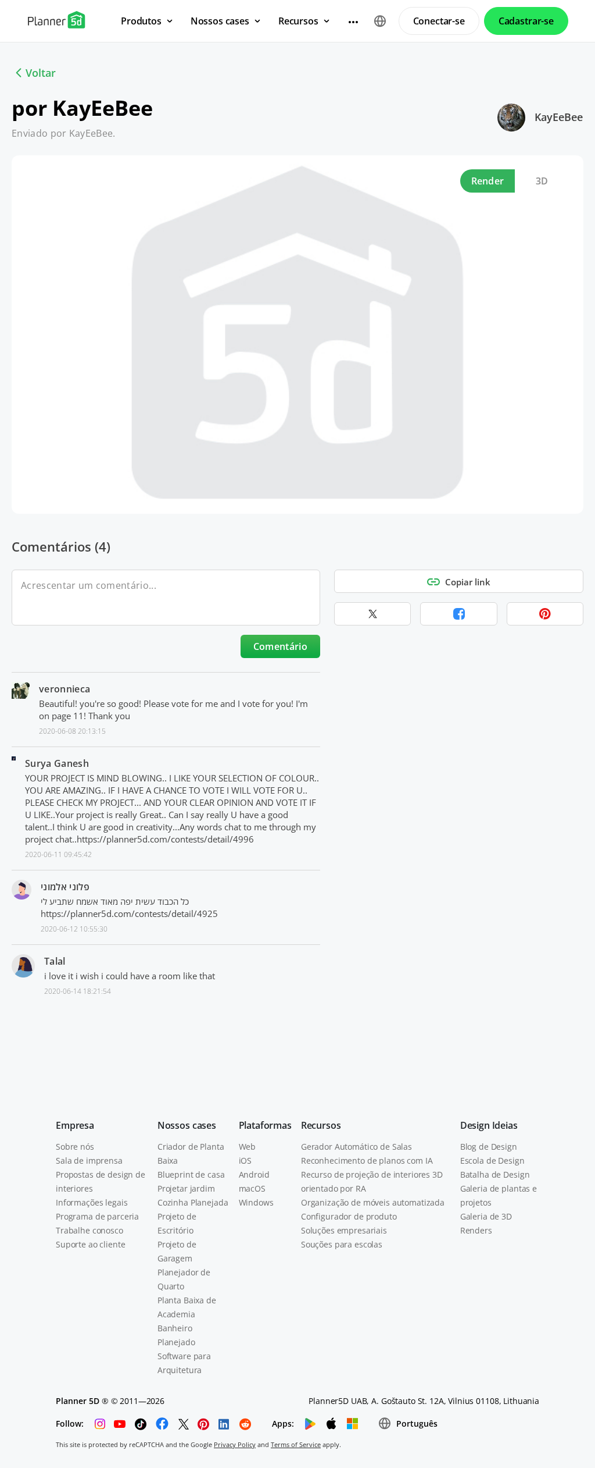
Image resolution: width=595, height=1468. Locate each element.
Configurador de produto (349, 1216)
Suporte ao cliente (90, 1244)
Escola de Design (492, 1160)
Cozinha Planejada (192, 1202)
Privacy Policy (235, 1444)
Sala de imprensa (89, 1160)
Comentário (280, 646)
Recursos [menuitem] (298, 21)
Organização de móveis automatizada (373, 1202)
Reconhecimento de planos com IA (367, 1160)
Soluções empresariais (344, 1230)
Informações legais (91, 1202)
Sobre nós (75, 1146)
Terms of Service (296, 1444)
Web (247, 1146)
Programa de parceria (97, 1216)
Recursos (321, 1125)
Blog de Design (488, 1146)
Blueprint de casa (191, 1174)
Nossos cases (186, 1125)
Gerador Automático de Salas (356, 1146)
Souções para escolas (341, 1244)
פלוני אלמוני (65, 886)
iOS (245, 1160)
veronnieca (64, 689)
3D (542, 181)
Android (254, 1174)
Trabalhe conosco (89, 1230)
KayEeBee (559, 117)
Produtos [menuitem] (141, 21)
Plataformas (265, 1125)
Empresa (75, 1125)
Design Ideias (489, 1125)
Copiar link (467, 582)
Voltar (41, 73)
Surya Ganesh (57, 763)
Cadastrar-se (526, 21)
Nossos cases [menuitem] (220, 21)
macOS (252, 1188)
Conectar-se (439, 21)
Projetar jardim (186, 1188)
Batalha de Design (495, 1174)
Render (487, 181)
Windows (256, 1202)
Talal (55, 961)
